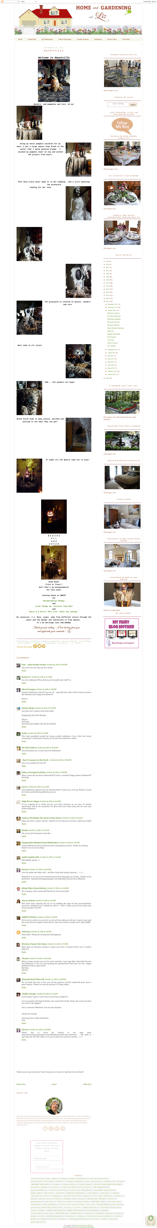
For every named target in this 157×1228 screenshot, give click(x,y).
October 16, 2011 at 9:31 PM (38, 733)
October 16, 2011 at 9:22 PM (45, 708)
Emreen (25, 869)
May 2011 (111, 362)
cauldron (85, 641)
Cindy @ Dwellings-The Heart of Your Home (41, 818)
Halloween (25, 643)
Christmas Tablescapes (40, 1184)
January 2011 (112, 374)
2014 (107, 292)
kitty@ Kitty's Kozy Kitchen (34, 888)
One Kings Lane (114, 1201)
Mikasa (33, 1199)
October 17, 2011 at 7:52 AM (50, 857)
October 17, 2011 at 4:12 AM (72, 818)
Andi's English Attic (31, 857)
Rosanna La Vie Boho (72, 1207)
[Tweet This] (39, 648)
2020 (107, 274)
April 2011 (111, 365)
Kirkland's (105, 1193)
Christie (25, 958)
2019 (107, 277)
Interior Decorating (74, 1193)
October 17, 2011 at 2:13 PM (46, 900)
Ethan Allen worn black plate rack (76, 1187)
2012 (107, 298)
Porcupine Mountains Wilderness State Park (76, 1204)
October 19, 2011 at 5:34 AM (47, 994)
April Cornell (51, 1178)
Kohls (115, 1193)
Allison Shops (28, 708)
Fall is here (110, 340)
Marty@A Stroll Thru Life (33, 979)
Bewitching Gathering (114, 319)
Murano (81, 1199)
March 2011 (111, 368)
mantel (34, 1219)
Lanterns (56, 1196)
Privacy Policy (112, 39)
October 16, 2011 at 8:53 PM (41, 677)
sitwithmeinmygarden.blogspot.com (82, 1219)
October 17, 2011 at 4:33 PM (47, 917)
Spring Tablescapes (54, 1210)
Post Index (126, 39)
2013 (107, 295)
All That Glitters (29, 748)
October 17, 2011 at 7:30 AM (69, 843)
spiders (63, 643)
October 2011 (112, 310)
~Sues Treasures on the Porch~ (35, 760)
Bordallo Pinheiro (74, 1181)
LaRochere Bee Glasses (40, 1196)
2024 (107, 261)
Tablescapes (60, 1213)
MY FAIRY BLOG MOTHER (85, 1227)
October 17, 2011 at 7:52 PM (58, 944)
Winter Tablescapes (54, 1216)
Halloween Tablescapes (103, 1190)
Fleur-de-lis (74, 1190)
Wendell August (37, 1216)
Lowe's (38, 643)
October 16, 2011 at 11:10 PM (56, 772)
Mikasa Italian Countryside (50, 1199)
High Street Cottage (30, 801)
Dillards (34, 1187)
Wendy (25, 830)
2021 (107, 271)
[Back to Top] (150, 1221)
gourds (117, 1216)
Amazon (55, 641)
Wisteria (69, 1216)
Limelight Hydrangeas (72, 1196)
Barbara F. (26, 677)
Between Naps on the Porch (42, 1181)
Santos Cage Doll (90, 1207)
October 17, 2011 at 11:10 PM (55, 979)
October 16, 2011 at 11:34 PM (50, 801)
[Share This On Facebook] (35, 648)
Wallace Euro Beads (114, 1213)
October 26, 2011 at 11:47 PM (40, 1029)
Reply (24, 671)
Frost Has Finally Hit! (114, 316)
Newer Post (21, 1084)
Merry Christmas (105, 1196)
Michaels (118, 1196)
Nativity (111, 1199)
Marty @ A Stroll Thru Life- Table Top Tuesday (53, 612)
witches (113, 1219)
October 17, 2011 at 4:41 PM (41, 932)
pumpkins (50, 643)
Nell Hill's (50, 1201)
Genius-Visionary (112, 343)
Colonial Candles (69, 1184)
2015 (107, 289)
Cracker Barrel (85, 1184)
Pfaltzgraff (35, 1204)
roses (62, 1219)
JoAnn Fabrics (92, 1193)
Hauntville (110, 331)
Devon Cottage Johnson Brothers (107, 1184)
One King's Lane (98, 1201)
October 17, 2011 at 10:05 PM (40, 958)
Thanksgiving (75, 1213)
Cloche (56, 1184)
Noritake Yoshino (82, 1201)
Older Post (87, 1084)
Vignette (99, 1213)
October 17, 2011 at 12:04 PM (57, 888)
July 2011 (111, 356)
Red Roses (35, 1207)
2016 (107, 286)
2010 (107, 378)
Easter (43, 1187)
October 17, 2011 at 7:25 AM (39, 830)
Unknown (26, 932)
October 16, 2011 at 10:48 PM (60, 760)
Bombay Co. (60, 1181)
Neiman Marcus (37, 1201)
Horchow (59, 1193)
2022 (107, 267)
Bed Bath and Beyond (99, 1178)
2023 (107, 264)
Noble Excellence (64, 1201)
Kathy (24, 733)
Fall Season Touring (113, 322)
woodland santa (37, 1222)
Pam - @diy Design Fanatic (34, 665)
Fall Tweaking (111, 337)
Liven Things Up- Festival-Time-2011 (54, 606)
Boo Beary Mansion (113, 325)
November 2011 (113, 307)
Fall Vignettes (111, 346)
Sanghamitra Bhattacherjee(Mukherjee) (40, 843)
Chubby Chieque (29, 994)
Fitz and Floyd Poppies (57, 1190)
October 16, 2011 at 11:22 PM (38, 787)
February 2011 (112, 371)
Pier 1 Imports (49, 1204)
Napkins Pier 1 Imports (96, 1199)
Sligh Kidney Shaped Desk (110, 1207)
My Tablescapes (47, 39)
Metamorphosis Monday (54, 601)
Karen (24, 787)
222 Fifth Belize (37, 1178)
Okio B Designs (29, 689)
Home (54, 1084)
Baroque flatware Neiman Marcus (74, 1178)
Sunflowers (91, 1210)
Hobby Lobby (35, 1193)
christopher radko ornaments (99, 1216)
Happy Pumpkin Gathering (115, 328)
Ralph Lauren (116, 1204)
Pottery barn (102, 1204)
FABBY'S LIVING (29, 917)
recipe (53, 1219)
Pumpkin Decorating (113, 334)
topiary (104, 1219)
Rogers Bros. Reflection (51, 1207)
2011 (107, 301)
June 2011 (111, 359)
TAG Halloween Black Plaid (41, 1213)
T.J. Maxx (75, 643)
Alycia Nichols (28, 900)
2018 (107, 280)
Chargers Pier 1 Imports (113, 1181)
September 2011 (113, 350)
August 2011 (112, 353)
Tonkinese (88, 1213)
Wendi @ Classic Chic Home (34, 944)
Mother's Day (70, 1199)
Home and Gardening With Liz (78, 33)
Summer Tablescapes (74, 1210)
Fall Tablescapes (100, 1187)
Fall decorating (37, 1190)
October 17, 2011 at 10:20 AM (40, 869)
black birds (69, 641)
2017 (107, 283)
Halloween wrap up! (113, 313)
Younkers (80, 1216)
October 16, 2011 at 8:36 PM (57, 665)
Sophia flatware (37, 1210)
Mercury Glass (89, 1196)
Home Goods (48, 1193)
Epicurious (54, 1187)
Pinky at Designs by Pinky (34, 772)
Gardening (98, 39)
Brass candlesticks (93, 1181)
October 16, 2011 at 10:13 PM (47, 748)
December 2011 (113, 304)
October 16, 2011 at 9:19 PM (46, 689)
